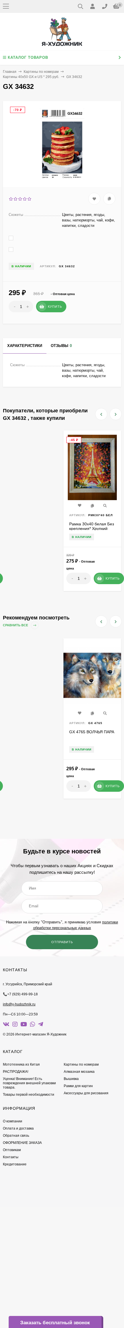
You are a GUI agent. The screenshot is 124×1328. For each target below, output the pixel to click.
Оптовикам (12, 1150)
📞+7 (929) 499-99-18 (20, 994)
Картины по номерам (41, 72)
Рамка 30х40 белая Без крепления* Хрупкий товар (91, 528)
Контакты (10, 1157)
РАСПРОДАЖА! (15, 1072)
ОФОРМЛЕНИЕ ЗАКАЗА (22, 1143)
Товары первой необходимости (28, 1095)
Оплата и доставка (18, 1128)
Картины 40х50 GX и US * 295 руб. (31, 77)
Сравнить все (16, 625)
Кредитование (15, 1164)
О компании (12, 1121)
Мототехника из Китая (21, 1064)
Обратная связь (16, 1136)
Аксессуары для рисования (86, 1093)
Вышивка (71, 1079)
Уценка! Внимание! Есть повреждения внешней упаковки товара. (29, 1083)
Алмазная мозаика (79, 1072)
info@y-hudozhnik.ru (19, 1004)
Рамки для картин (78, 1086)
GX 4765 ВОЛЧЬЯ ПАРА (91, 732)
